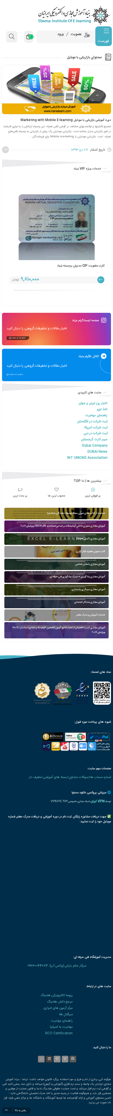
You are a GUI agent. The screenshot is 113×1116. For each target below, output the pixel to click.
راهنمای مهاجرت (96, 415)
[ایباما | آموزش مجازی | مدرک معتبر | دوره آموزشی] (56, 15)
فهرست (103, 41)
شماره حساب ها (100, 777)
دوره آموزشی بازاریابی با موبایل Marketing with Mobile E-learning (66, 120)
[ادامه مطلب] (5, 149)
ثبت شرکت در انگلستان (92, 421)
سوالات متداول (78, 777)
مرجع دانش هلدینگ (60, 1001)
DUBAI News (97, 451)
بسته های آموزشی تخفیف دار (48, 777)
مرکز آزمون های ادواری (58, 1008)
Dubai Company (94, 445)
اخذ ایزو (102, 409)
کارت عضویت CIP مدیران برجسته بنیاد (80, 265)
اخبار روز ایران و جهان (93, 403)
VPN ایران (97, 801)
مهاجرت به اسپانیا (61, 1027)
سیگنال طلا (66, 1014)
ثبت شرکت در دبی (95, 433)
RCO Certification (59, 1033)
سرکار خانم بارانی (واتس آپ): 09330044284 (56, 966)
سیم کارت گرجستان (94, 439)
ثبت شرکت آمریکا (95, 427)
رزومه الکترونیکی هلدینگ (57, 995)
